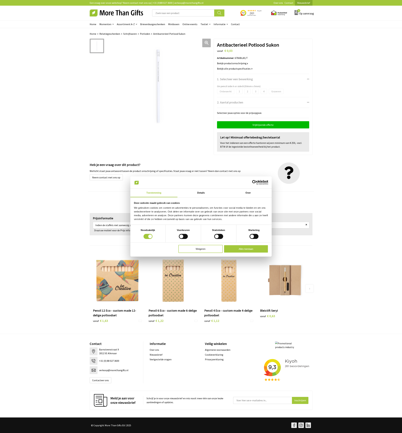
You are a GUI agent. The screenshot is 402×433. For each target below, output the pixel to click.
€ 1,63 (100, 321)
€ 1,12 (211, 321)
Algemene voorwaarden (217, 349)
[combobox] (183, 12)
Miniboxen (173, 24)
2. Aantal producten (230, 102)
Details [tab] (201, 192)
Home (93, 24)
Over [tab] (248, 192)
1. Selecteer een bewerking (235, 79)
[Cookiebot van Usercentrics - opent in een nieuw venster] (254, 182)
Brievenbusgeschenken (152, 24)
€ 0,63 (267, 316)
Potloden (145, 33)
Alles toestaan (246, 249)
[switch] (183, 236)
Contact (289, 2)
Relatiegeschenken (109, 33)
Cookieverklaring (214, 354)
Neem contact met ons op (106, 177)
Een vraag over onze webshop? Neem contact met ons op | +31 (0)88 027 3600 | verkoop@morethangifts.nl (147, 2)
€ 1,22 (156, 321)
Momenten (105, 24)
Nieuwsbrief (303, 2)
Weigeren (200, 249)
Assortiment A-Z (126, 24)
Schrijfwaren (130, 33)
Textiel (204, 24)
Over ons (278, 2)
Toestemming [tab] (153, 192)
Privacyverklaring (214, 359)
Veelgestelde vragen (160, 359)
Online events (189, 24)
